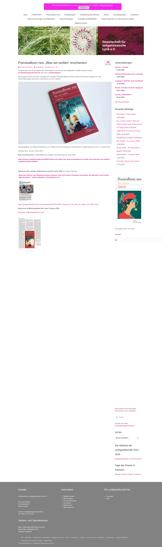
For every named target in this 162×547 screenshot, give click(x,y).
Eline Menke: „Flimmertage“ (126, 114)
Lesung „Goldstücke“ (123, 94)
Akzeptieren (84, 8)
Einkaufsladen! (55, 73)
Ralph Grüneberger (27, 67)
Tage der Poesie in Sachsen (131, 474)
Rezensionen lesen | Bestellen (125, 411)
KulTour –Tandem (121, 67)
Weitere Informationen (106, 5)
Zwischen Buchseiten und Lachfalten (129, 74)
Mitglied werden (68, 496)
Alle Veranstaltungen (122, 102)
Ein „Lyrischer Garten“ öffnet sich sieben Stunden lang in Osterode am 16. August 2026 (129, 124)
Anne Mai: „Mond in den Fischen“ (128, 161)
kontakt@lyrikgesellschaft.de (29, 73)
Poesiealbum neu (49, 67)
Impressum (67, 503)
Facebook (109, 496)
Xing (107, 498)
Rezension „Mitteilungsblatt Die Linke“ (31, 212)
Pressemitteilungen (70, 501)
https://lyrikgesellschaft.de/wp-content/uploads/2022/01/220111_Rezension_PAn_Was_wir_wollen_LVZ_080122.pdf (58, 204)
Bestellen (118, 234)
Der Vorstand (68, 498)
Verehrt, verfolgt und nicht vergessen (129, 88)
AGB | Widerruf (68, 507)
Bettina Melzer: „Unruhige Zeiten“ (128, 154)
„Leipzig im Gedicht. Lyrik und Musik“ (129, 81)
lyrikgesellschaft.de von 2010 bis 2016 (128, 459)
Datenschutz (67, 505)
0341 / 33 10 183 (27, 514)
